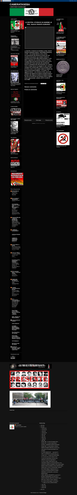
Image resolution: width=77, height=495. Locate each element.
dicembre (43, 428)
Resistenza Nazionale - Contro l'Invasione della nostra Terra (16, 348)
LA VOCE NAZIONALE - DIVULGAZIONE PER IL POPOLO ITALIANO (15, 327)
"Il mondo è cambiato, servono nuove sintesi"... (16, 255)
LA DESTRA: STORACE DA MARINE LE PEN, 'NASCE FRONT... (52, 464)
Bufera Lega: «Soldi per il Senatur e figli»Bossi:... (50, 479)
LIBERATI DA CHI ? (16, 200)
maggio (43, 438)
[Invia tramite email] (41, 83)
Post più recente (27, 120)
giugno (43, 437)
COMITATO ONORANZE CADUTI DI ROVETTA (15, 240)
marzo (43, 484)
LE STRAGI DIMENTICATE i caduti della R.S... (50, 452)
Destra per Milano (16, 252)
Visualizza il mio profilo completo (20, 426)
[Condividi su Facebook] (44, 83)
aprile (43, 440)
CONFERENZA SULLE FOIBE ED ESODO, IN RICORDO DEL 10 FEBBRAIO (15, 265)
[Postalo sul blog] (42, 83)
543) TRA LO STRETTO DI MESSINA (14, 193)
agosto (43, 434)
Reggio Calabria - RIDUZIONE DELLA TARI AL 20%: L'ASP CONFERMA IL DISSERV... (16, 224)
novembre (43, 429)
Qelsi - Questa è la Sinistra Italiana (16, 317)
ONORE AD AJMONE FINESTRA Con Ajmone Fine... (50, 447)
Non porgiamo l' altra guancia (15, 199)
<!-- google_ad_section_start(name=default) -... (49, 482)
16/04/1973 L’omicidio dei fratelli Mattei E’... (49, 459)
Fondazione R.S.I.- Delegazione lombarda (16, 260)
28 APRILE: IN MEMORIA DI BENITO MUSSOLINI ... (50, 444)
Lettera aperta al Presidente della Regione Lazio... (50, 449)
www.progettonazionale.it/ (16, 321)
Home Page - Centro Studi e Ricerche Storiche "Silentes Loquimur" (16, 312)
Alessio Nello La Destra (15, 245)
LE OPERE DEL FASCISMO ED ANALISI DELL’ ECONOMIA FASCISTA (15, 304)
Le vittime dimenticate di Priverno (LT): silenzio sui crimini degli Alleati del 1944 (16, 211)
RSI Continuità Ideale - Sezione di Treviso (16, 272)
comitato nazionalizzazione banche (16, 288)
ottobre (43, 431)
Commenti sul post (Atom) (40, 123)
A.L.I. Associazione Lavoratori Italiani (16, 299)
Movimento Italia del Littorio (15, 344)
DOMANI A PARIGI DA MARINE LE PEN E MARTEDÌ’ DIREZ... (52, 465)
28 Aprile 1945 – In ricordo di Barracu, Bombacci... (50, 446)
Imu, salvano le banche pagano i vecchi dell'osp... (50, 481)
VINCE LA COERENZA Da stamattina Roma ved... (50, 453)
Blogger (45, 492)
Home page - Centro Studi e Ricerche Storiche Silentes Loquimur (16, 337)
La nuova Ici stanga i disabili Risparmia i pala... (49, 461)
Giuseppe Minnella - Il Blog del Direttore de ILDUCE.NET (16, 219)
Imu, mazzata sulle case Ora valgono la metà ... (49, 456)
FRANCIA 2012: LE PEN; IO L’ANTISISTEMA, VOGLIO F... (51, 467)
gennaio (43, 487)
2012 (42, 426)
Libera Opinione (15, 323)
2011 (42, 489)
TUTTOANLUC (15, 341)
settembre (43, 432)
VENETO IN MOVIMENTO (15, 280)
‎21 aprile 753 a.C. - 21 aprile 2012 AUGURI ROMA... (50, 455)
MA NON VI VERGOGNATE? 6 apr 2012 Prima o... (50, 476)
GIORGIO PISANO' (16, 234)
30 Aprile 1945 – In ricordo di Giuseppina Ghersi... (50, 441)
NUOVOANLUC (15, 191)
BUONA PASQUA (44, 473)
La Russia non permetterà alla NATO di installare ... (50, 470)
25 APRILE (43, 450)
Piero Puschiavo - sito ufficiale (16, 333)
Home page (38, 120)
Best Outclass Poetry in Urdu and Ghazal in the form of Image (16, 248)
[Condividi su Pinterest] (45, 83)
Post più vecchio (49, 120)
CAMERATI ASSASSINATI (15, 230)
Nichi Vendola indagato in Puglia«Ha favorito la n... (50, 468)
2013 (42, 425)
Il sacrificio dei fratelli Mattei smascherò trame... (49, 458)
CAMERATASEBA (20, 4)
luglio (43, 435)
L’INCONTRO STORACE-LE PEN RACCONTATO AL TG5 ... (51, 462)
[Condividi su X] (43, 83)
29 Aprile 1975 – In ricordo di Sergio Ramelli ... (49, 443)
